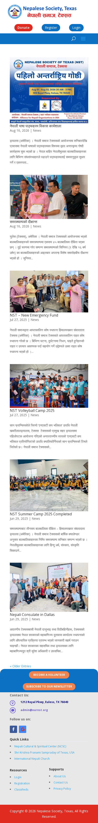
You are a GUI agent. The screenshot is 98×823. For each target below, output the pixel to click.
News (37, 130)
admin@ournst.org (34, 710)
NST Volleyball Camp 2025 (32, 410)
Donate (23, 27)
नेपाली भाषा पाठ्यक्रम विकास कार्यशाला (35, 125)
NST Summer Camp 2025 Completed (41, 514)
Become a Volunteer (49, 675)
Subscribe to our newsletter (49, 686)
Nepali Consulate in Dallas (32, 614)
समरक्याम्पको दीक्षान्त (23, 221)
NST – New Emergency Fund (34, 315)
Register (51, 27)
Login (76, 27)
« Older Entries (20, 666)
